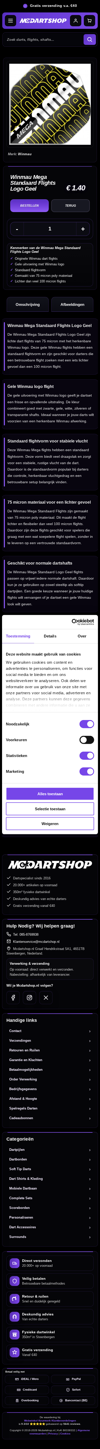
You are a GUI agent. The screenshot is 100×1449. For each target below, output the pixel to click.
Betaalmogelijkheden (26, 1070)
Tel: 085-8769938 (25, 934)
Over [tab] (82, 636)
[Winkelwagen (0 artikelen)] (89, 20)
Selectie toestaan (50, 808)
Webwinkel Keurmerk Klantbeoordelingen (50, 1420)
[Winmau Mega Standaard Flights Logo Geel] (50, 104)
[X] (46, 997)
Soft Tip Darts (20, 1169)
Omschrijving (28, 304)
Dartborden (18, 1159)
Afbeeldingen (72, 304)
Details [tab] (50, 636)
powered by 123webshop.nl (50, 1443)
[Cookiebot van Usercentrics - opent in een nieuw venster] (72, 622)
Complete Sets (20, 1198)
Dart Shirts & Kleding (26, 1179)
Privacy (53, 1433)
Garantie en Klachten (25, 1060)
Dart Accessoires (22, 1227)
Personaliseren (21, 1217)
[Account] (75, 20)
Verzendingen (20, 1040)
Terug (70, 205)
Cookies (65, 1433)
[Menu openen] (10, 20)
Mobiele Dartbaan (23, 1188)
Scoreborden (19, 1208)
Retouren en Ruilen (24, 1050)
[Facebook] (13, 997)
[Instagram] (29, 997)
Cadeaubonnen (21, 1118)
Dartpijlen (17, 1150)
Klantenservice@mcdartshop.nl (36, 942)
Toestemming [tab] (18, 636)
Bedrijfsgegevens (23, 1089)
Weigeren (50, 823)
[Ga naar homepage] (43, 20)
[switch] (86, 740)
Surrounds (17, 1237)
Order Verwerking (23, 1079)
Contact (15, 1031)
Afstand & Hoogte (23, 1099)
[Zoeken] (89, 39)
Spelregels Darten (23, 1108)
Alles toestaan (50, 794)
